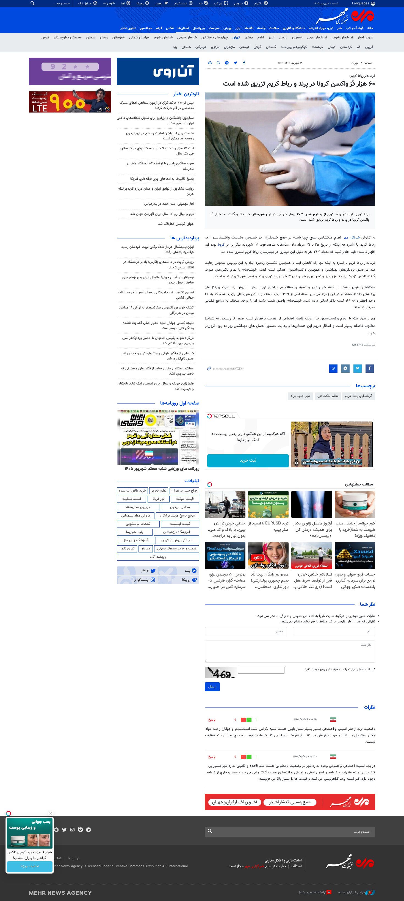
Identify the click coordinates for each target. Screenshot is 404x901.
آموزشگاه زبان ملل (135, 540)
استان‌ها (183, 28)
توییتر (159, 3)
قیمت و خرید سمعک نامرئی (177, 548)
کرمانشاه (317, 47)
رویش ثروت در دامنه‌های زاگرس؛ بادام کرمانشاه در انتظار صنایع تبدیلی (158, 264)
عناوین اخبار (365, 37)
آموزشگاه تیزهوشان (176, 532)
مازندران (229, 47)
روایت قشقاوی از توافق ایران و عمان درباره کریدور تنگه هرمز (156, 191)
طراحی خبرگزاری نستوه (351, 892)
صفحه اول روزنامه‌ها (179, 403)
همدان (186, 47)
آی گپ (218, 3)
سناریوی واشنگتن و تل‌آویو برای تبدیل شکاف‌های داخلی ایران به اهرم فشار (155, 120)
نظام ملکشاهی (327, 396)
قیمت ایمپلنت (180, 524)
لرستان (244, 47)
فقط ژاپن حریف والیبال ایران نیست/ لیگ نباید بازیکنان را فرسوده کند (156, 386)
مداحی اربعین (180, 507)
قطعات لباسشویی (138, 524)
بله (201, 3)
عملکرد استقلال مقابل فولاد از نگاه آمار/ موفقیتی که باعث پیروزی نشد (157, 371)
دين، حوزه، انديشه (321, 28)
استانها (368, 63)
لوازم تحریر (158, 490)
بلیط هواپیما (134, 532)
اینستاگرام (181, 3)
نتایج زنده (109, 3)
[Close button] (51, 813)
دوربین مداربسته (138, 507)
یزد (175, 47)
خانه (370, 28)
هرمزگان (200, 47)
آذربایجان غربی (317, 37)
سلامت (274, 28)
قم (359, 47)
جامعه (261, 28)
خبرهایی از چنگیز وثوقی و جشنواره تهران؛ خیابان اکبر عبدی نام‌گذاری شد (157, 356)
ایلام (261, 37)
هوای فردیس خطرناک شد (176, 224)
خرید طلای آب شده (132, 490)
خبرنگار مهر (352, 237)
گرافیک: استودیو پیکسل (312, 892)
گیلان (257, 47)
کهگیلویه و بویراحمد (294, 47)
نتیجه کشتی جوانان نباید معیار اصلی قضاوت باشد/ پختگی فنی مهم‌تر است (158, 325)
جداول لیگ (85, 3)
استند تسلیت (131, 499)
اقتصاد (248, 28)
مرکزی (215, 47)
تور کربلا (158, 499)
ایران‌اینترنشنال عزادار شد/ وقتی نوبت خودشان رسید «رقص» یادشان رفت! (157, 249)
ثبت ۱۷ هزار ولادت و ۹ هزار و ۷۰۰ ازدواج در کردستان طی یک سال (157, 151)
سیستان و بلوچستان (68, 37)
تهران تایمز (127, 548)
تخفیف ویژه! (29, 867)
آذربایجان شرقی (342, 37)
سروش (238, 3)
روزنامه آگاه (158, 557)
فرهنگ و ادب (355, 28)
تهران (236, 37)
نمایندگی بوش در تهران (177, 540)
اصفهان (297, 37)
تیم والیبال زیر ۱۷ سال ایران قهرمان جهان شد (162, 214)
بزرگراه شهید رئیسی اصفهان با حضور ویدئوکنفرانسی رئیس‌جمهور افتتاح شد (158, 340)
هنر (339, 28)
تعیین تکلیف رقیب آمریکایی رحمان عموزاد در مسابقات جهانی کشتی (156, 295)
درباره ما (73, 858)
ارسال (212, 686)
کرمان (332, 47)
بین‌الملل (199, 28)
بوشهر (248, 37)
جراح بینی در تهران (184, 490)
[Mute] (304, 463)
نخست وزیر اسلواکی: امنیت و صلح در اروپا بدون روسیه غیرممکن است (160, 136)
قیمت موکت (185, 499)
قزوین (369, 47)
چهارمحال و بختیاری (214, 37)
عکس (170, 28)
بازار (237, 28)
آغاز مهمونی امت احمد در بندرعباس (169, 204)
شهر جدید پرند (300, 396)
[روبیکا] (56, 830)
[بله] (80, 830)
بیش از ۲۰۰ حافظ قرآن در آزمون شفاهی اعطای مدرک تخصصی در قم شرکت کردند (157, 105)
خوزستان (118, 37)
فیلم (159, 28)
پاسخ (211, 720)
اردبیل (283, 37)
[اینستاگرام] (72, 830)
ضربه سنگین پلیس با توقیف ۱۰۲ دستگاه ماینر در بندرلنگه (160, 166)
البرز (271, 37)
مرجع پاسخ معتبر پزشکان (177, 515)
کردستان (346, 47)
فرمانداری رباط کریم (358, 396)
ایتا (123, 3)
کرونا (221, 245)
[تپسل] (209, 416)
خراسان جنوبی (187, 37)
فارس (45, 37)
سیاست (214, 28)
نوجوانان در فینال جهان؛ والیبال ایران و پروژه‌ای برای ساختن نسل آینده (158, 280)
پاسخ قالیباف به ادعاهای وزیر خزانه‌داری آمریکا (162, 179)
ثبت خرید (248, 460)
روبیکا (140, 3)
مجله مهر (146, 28)
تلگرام (258, 3)
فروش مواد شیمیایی (135, 515)
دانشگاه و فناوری (294, 28)
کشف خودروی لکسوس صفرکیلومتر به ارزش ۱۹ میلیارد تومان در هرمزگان (156, 310)
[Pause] (296, 463)
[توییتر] (64, 830)
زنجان (104, 37)
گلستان (271, 47)
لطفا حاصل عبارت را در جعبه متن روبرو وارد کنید (340, 669)
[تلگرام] (88, 830)
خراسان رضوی (163, 37)
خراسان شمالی (139, 37)
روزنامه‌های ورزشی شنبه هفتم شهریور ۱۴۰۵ (162, 468)
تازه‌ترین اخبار (186, 94)
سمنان (90, 37)
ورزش (227, 28)
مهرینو (146, 548)
